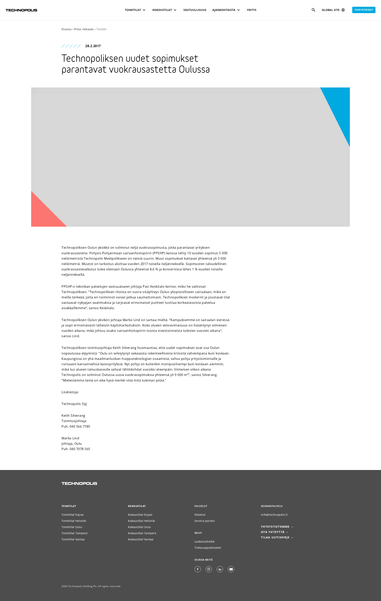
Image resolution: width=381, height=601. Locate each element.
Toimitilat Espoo (73, 515)
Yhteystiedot (364, 10)
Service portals (204, 521)
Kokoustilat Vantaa (141, 539)
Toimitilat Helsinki (74, 521)
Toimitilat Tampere (75, 533)
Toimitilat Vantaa (73, 539)
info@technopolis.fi (274, 515)
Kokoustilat (137, 506)
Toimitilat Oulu (72, 527)
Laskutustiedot (204, 541)
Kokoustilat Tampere (142, 533)
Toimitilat (69, 506)
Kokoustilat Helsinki (141, 521)
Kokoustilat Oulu (139, 527)
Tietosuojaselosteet (207, 548)
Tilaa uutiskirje (275, 537)
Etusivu (67, 29)
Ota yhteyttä (273, 532)
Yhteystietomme (275, 526)
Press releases (84, 29)
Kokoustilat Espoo (140, 515)
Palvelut (199, 515)
